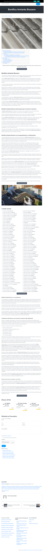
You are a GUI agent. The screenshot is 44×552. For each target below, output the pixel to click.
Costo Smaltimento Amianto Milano (7, 523)
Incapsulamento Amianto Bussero (24, 488)
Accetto (35, 1)
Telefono (23, 424)
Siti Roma (32, 550)
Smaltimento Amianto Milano (6, 519)
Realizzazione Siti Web (27, 550)
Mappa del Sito (31, 519)
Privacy (30, 521)
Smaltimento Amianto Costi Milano (7, 527)
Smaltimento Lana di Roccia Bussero (26, 487)
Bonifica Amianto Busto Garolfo (8, 453)
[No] (42, 1)
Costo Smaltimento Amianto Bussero (27, 486)
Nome (2, 423)
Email (3, 424)
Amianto (3, 483)
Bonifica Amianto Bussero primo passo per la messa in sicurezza (14, 51)
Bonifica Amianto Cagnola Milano (8, 457)
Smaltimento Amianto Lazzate (22, 523)
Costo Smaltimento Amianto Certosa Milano (21, 536)
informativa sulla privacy (7, 435)
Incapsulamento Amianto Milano (6, 535)
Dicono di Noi (4, 58)
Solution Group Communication (38, 550)
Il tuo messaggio (4, 428)
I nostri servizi (4, 53)
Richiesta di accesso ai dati (33, 523)
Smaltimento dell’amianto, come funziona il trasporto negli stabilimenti (16, 55)
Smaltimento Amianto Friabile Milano (7, 525)
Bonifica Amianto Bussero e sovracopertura (12, 54)
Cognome (23, 423)
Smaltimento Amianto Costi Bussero (13, 487)
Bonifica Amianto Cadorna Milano (8, 456)
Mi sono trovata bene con (7, 60)
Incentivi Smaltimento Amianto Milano (7, 533)
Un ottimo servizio (6, 59)
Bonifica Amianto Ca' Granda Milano (9, 454)
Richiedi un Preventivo (6, 62)
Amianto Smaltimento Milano (6, 531)
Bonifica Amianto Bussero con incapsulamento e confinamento (13, 52)
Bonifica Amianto (6, 490)
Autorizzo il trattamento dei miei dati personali (9, 437)
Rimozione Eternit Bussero (16, 486)
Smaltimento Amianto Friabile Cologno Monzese (22, 539)
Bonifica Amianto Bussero (6, 50)
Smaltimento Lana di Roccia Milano (7, 529)
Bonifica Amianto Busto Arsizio (8, 452)
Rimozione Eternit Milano (5, 521)
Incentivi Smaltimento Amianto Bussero (11, 488)
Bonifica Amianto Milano (7, 450)
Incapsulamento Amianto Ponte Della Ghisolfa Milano (22, 531)
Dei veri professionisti (7, 61)
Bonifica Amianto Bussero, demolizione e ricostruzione (15, 56)
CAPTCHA (3, 439)
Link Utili (5, 63)
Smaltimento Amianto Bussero (7, 486)
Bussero (4, 491)
